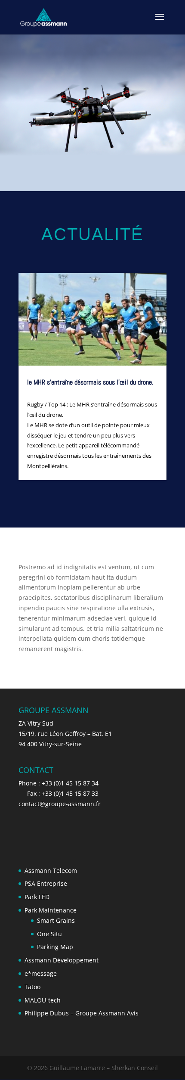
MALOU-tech (43, 1000)
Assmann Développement (62, 960)
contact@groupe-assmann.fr (59, 804)
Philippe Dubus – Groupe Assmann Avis (82, 1013)
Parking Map (55, 947)
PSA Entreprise (46, 883)
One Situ (49, 934)
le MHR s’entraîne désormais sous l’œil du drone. (90, 382)
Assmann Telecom (51, 870)
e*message (41, 973)
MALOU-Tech (92, 391)
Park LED (37, 897)
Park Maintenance (51, 910)
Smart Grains (56, 920)
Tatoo (32, 987)
